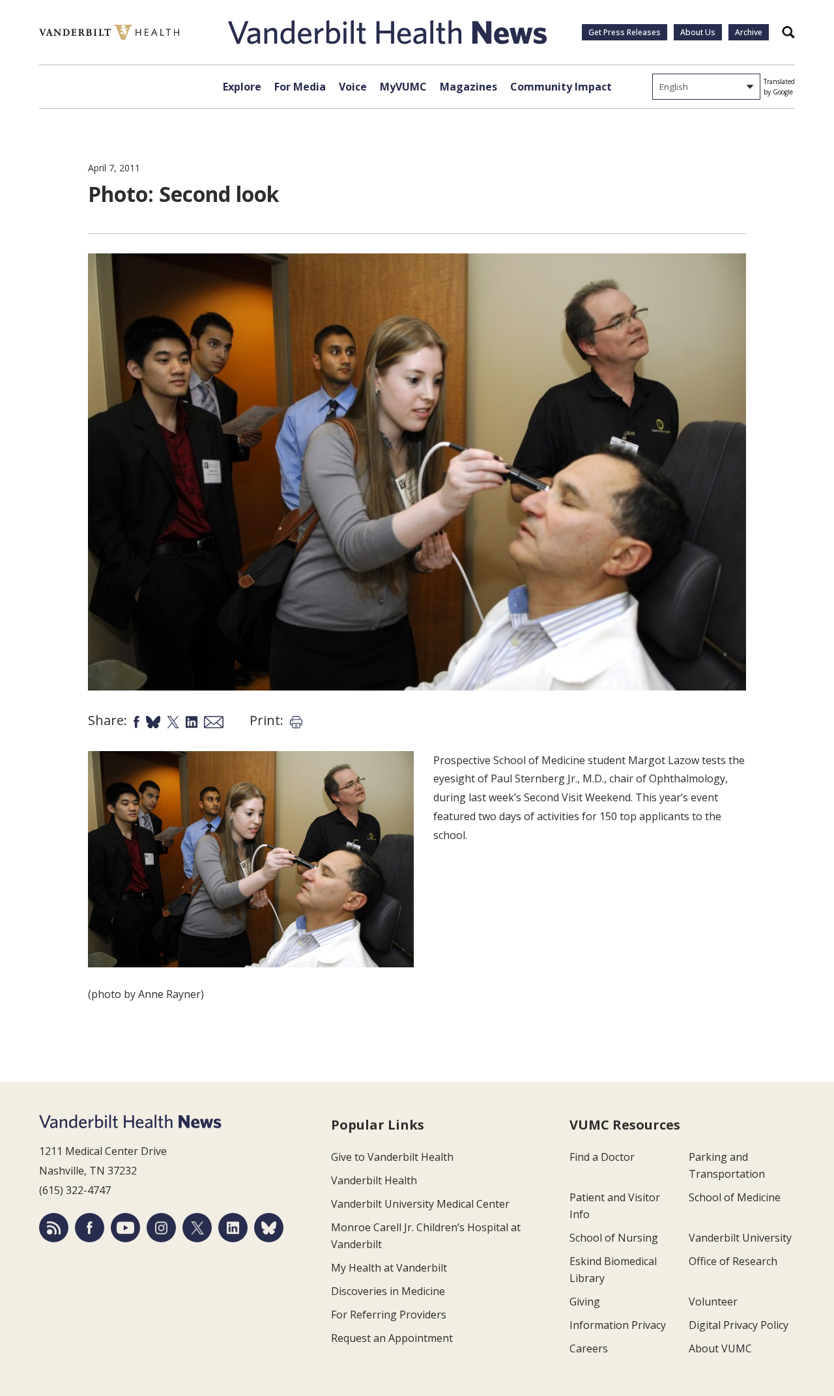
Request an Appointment (392, 1338)
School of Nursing (613, 1238)
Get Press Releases (624, 32)
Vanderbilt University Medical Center (420, 1204)
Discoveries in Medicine (388, 1291)
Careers (588, 1348)
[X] (197, 1227)
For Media (300, 86)
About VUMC (720, 1348)
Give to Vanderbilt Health (392, 1157)
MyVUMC (403, 86)
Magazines (468, 86)
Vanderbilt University (740, 1238)
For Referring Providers (388, 1314)
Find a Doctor (602, 1157)
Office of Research (733, 1261)
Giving (584, 1301)
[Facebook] (89, 1227)
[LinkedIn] (233, 1227)
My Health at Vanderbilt (389, 1268)
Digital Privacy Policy (738, 1325)
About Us (697, 32)
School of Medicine (735, 1197)
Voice (353, 86)
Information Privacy (617, 1325)
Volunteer (713, 1301)
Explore (242, 86)
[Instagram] (161, 1227)
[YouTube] (125, 1227)
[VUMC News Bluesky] (268, 1227)
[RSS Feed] (53, 1227)
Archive (748, 32)
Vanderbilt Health (374, 1180)
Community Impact (561, 86)
